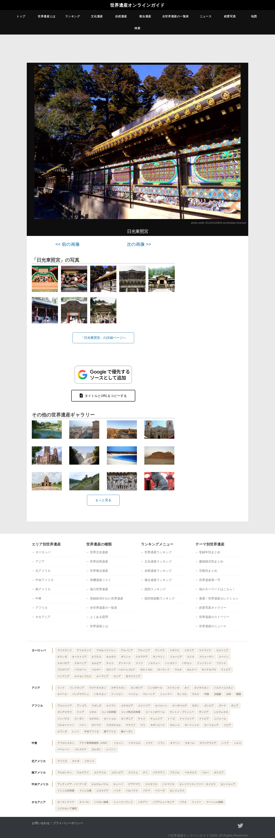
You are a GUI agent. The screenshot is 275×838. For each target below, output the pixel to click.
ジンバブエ (63, 718)
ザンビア (204, 712)
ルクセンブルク (82, 676)
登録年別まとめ (209, 552)
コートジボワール (155, 712)
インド (61, 687)
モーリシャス (192, 725)
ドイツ (139, 663)
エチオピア (127, 705)
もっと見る (103, 500)
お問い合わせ (41, 823)
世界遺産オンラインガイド (137, 5)
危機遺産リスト (100, 580)
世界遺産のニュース (212, 626)
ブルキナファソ (65, 725)
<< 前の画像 (67, 244)
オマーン (175, 743)
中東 (38, 598)
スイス (190, 656)
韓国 (238, 694)
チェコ (110, 663)
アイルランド (84, 650)
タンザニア (127, 718)
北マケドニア (133, 676)
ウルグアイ (83, 772)
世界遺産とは (47, 16)
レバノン (111, 749)
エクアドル (100, 772)
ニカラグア (102, 790)
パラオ (183, 802)
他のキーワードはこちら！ (217, 589)
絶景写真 (230, 16)
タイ (186, 687)
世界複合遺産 (99, 570)
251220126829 (213, 222)
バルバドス (132, 790)
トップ (21, 16)
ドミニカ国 (85, 790)
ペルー (205, 772)
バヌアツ (143, 802)
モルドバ (191, 669)
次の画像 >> (139, 244)
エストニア (222, 650)
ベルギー (96, 669)
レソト (75, 731)
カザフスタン (118, 687)
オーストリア (79, 656)
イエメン (118, 743)
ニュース (206, 16)
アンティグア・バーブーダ (71, 784)
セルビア (96, 663)
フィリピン (117, 694)
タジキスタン (201, 687)
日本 (228, 694)
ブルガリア (63, 669)
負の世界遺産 (99, 589)
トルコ (237, 743)
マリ (143, 725)
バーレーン (63, 749)
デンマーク (125, 663)
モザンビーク (157, 725)
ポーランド (163, 669)
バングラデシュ (80, 694)
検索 (137, 28)
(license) (241, 222)
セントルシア (228, 784)
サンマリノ (159, 656)
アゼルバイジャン (106, 650)
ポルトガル (146, 669)
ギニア (234, 705)
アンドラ (160, 650)
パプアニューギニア (163, 802)
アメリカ (62, 761)
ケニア (80, 712)
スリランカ (173, 687)
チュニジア (156, 718)
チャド (141, 718)
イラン (161, 743)
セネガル (94, 718)
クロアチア (142, 656)
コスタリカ (151, 784)
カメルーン (161, 705)
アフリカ (41, 607)
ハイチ (117, 790)
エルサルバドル (99, 784)
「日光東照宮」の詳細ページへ (103, 337)
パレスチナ (80, 749)
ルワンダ (62, 731)
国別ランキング (155, 589)
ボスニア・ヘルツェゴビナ (120, 669)
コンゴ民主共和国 (130, 712)
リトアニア (63, 676)
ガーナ (222, 705)
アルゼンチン (64, 772)
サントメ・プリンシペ (182, 712)
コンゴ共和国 (108, 712)
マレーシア (149, 694)
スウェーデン (206, 656)
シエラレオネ (221, 712)
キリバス (84, 802)
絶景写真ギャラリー (212, 607)
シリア (225, 743)
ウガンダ (96, 705)
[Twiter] (240, 826)
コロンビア (117, 772)
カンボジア (137, 687)
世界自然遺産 (99, 561)
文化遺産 (97, 16)
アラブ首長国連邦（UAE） (94, 743)
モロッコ (175, 725)
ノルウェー (154, 663)
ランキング (72, 16)
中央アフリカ (91, 731)
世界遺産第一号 (209, 580)
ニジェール (220, 718)
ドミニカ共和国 (65, 790)
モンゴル (182, 694)
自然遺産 (121, 16)
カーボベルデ (179, 705)
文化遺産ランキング (158, 561)
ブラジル (175, 772)
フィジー (196, 802)
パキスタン (100, 694)
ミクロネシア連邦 (67, 808)
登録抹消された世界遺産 (106, 598)
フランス (221, 663)
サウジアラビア (208, 743)
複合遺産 (145, 16)
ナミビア (204, 718)
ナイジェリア (187, 718)
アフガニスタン (65, 743)
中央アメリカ (44, 580)
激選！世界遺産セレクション (218, 598)
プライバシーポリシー (68, 823)
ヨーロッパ (43, 552)
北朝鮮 (217, 694)
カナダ (75, 761)
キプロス (96, 656)
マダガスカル (113, 725)
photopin (231, 222)
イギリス (174, 650)
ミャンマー (166, 694)
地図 (254, 16)
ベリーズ (160, 790)
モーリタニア (211, 725)
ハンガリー (171, 663)
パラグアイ (159, 772)
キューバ (118, 784)
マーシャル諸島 (214, 802)
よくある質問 (99, 617)
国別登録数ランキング (160, 598)
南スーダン (127, 731)
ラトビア (226, 669)
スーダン (79, 718)
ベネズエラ (191, 772)
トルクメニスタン (223, 687)
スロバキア (63, 663)
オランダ (62, 656)
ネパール (62, 694)
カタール (189, 743)
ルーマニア (102, 676)
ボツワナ (96, 725)
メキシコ (89, 761)
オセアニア (43, 617)
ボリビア (219, 772)
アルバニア (127, 650)
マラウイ (130, 725)
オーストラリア (65, 802)
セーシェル (110, 718)
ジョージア (176, 656)
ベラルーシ (80, 669)
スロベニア (80, 663)
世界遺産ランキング (158, 552)
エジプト (111, 705)
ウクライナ (205, 650)
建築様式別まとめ (211, 561)
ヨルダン (96, 749)
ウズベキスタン (97, 687)
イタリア (189, 650)
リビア (227, 725)
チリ (145, 772)
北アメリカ (43, 570)
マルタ (178, 669)
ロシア (117, 676)
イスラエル (134, 743)
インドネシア (77, 687)
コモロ (92, 712)
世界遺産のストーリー (214, 617)
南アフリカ (110, 731)
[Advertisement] (214, 302)
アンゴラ (82, 705)
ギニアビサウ (64, 712)
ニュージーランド (123, 802)
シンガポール (155, 687)
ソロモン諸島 (101, 802)
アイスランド (64, 650)
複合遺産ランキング (158, 580)
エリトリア (144, 705)
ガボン (195, 705)
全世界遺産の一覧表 (175, 16)
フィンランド (204, 663)
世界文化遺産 (99, 552)
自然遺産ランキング (158, 570)
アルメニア (144, 650)
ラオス (195, 694)
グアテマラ (134, 784)
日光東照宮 (137, 231)
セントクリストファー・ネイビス (197, 784)
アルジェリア (64, 705)
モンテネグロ (209, 669)
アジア (39, 561)
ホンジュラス (177, 790)
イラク (149, 743)
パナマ (146, 790)
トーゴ (171, 718)
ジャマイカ (168, 784)
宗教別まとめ (208, 570)
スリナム (133, 772)
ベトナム (133, 694)
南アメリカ (43, 589)
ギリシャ (126, 656)
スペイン (223, 656)
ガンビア (209, 705)
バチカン (187, 663)
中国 (206, 694)
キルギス (111, 656)
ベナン (83, 725)
